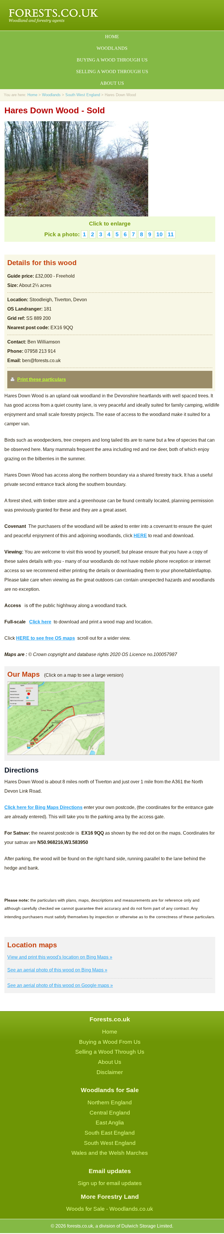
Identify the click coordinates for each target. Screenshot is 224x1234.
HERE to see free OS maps (45, 638)
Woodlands (112, 48)
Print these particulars (41, 379)
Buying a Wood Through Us (112, 59)
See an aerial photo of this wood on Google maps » (60, 985)
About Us (109, 1062)
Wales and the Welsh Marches (109, 1153)
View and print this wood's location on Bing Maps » (59, 957)
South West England (82, 95)
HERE (140, 535)
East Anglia (110, 1123)
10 (159, 234)
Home (112, 36)
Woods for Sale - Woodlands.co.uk (109, 1209)
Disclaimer (110, 1072)
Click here (40, 621)
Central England (110, 1113)
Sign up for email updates (110, 1183)
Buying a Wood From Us (110, 1042)
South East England (110, 1133)
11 (171, 234)
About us (112, 83)
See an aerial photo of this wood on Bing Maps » (57, 969)
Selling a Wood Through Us (112, 71)
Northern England (110, 1102)
